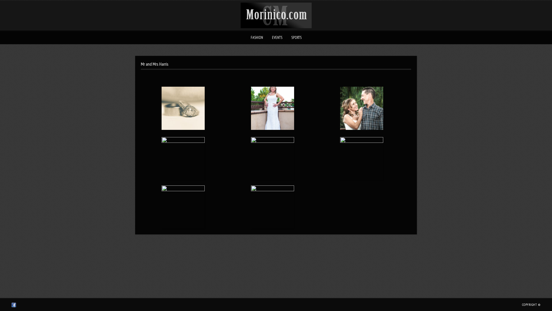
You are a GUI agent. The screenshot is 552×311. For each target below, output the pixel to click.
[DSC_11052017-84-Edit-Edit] (361, 109)
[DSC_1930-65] (183, 207)
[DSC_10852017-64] (361, 158)
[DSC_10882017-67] (272, 158)
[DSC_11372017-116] (272, 207)
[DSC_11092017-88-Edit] (272, 109)
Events (277, 37)
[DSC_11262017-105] (183, 109)
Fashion (257, 37)
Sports (296, 37)
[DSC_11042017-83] (183, 158)
